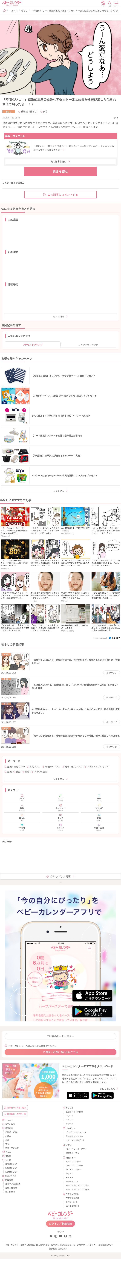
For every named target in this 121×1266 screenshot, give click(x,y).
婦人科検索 (10, 1191)
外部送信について (67, 1244)
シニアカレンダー (73, 1169)
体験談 (8, 1155)
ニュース (13, 10)
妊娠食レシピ (11, 1167)
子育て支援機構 (72, 1198)
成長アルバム (11, 1175)
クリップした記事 (60, 876)
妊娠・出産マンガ (16, 766)
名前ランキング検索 (74, 1111)
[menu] (116, 4)
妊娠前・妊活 (11, 1132)
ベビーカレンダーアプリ (76, 1149)
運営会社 (31, 1244)
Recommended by (101, 638)
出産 (18, 771)
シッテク (69, 1173)
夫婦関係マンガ (52, 766)
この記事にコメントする (63, 194)
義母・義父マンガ (73, 766)
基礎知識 (9, 1128)
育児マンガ (34, 766)
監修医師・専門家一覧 (16, 1113)
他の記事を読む (58, 161)
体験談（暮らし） (30, 111)
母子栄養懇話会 (72, 1205)
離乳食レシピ (11, 1163)
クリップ (112, 672)
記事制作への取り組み (16, 1107)
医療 (27, 771)
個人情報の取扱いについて (47, 1244)
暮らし (24, 10)
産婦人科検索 (11, 1187)
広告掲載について (106, 1244)
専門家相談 (10, 1124)
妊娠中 (8, 1136)
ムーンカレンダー (73, 1161)
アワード (69, 1115)
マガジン (69, 1119)
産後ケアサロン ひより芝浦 (77, 1189)
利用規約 (53, 1249)
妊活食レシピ (11, 1171)
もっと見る (58, 316)
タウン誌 (69, 1123)
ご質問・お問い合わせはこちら (60, 1052)
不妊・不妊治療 (12, 1148)
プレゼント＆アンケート (76, 1132)
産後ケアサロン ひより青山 (77, 1185)
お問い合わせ (63, 1249)
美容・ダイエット (15, 136)
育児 (7, 1144)
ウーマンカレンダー (74, 1165)
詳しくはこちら (107, 1088)
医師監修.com (72, 1181)
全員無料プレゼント (74, 1136)
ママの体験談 (40, 771)
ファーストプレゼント (75, 1140)
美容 (45, 111)
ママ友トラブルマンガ (98, 766)
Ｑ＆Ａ (8, 1152)
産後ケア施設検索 (12, 1183)
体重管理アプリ (72, 1152)
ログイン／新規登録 (60, 1223)
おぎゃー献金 (71, 1202)
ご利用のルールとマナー (60, 1036)
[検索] (110, 4)
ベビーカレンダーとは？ (15, 1244)
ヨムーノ (69, 1177)
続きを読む (60, 171)
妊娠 (9, 771)
